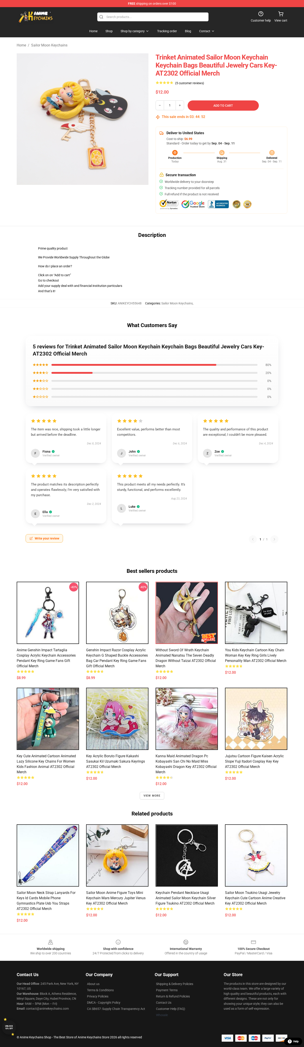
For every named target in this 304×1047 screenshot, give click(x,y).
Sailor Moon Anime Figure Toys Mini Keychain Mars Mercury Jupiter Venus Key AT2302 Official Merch (116, 898)
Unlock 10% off (9, 1027)
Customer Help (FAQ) (170, 1009)
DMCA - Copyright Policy (103, 1002)
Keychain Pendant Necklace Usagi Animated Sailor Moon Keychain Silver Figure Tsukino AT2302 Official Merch (186, 898)
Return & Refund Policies (173, 996)
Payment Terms (167, 990)
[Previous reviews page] (253, 539)
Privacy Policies (97, 996)
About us (93, 984)
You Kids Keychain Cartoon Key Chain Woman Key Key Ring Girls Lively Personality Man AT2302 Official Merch (255, 655)
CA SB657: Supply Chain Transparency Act (116, 1009)
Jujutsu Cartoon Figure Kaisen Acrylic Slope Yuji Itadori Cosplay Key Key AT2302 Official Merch (254, 761)
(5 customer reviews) (189, 83)
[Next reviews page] (274, 539)
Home (21, 45)
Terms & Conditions (100, 990)
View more (152, 795)
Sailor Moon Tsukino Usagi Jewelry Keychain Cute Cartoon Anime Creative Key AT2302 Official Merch (255, 898)
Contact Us (163, 1002)
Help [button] (296, 1041)
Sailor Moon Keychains (49, 45)
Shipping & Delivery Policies (174, 984)
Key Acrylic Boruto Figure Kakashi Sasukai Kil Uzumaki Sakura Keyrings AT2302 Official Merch (115, 761)
